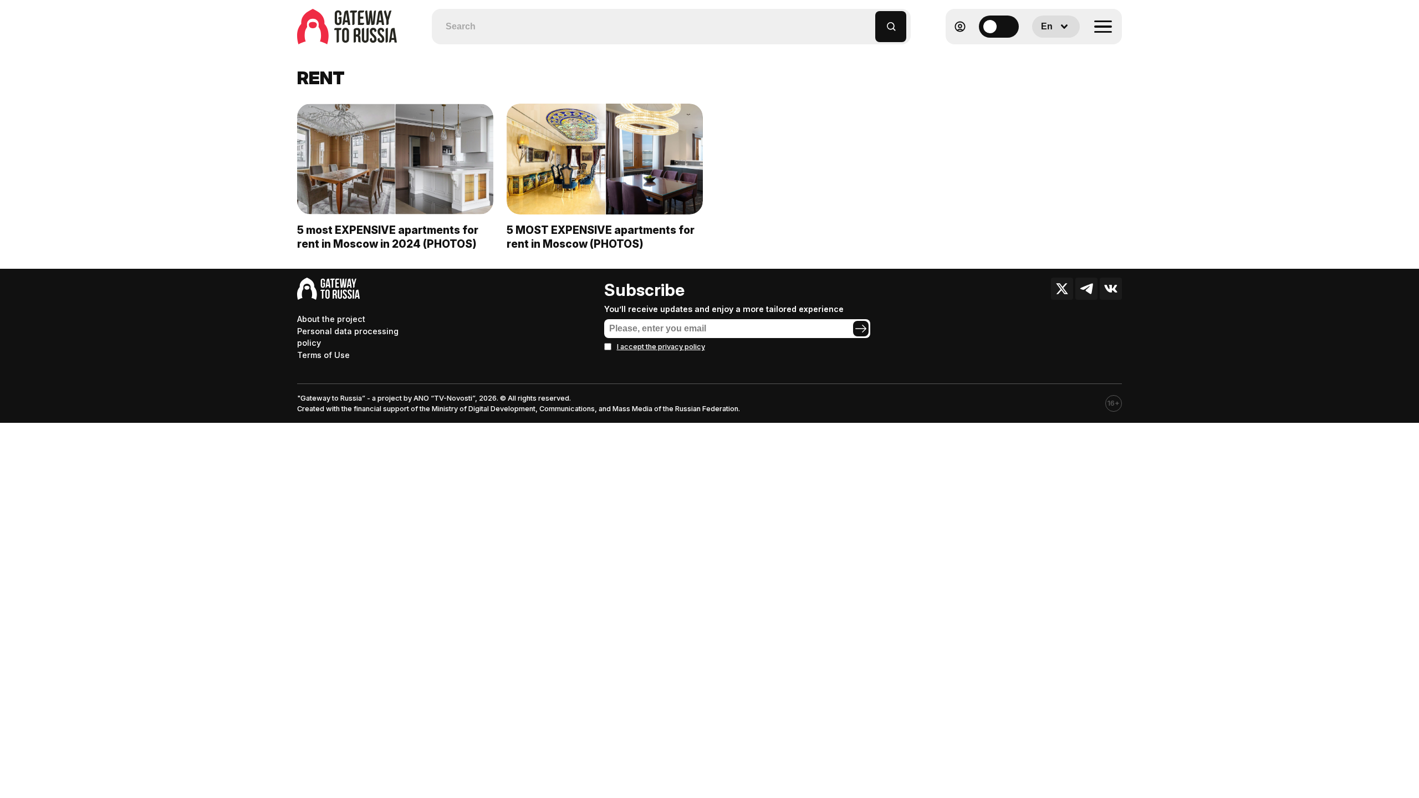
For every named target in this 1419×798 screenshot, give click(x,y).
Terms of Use (323, 355)
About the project (331, 319)
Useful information (1042, 53)
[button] (867, 21)
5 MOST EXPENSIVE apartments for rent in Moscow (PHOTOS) (601, 236)
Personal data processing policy (348, 337)
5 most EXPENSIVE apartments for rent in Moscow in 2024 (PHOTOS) (387, 236)
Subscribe (644, 290)
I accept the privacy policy (661, 346)
